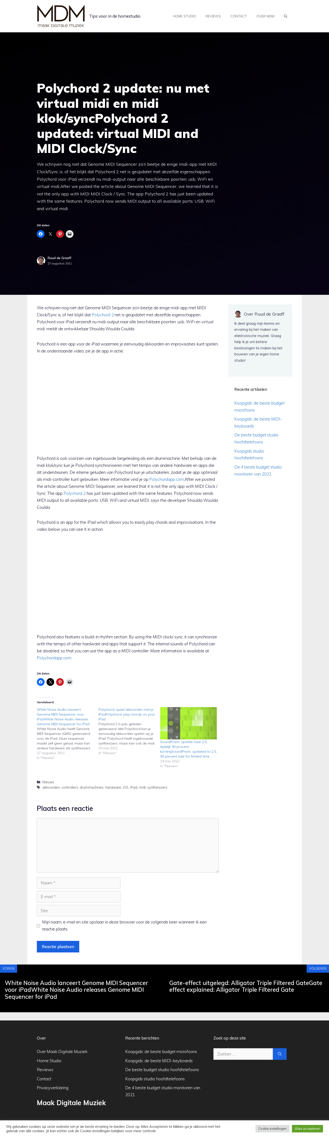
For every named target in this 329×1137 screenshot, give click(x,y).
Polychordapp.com (166, 479)
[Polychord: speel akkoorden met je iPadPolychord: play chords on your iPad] (129, 731)
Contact (238, 16)
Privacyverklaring (52, 1087)
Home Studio (49, 1060)
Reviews (213, 16)
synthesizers (157, 787)
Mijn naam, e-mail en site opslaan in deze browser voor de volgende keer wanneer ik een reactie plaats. (124, 925)
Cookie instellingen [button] (272, 1128)
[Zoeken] (280, 1054)
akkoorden (51, 787)
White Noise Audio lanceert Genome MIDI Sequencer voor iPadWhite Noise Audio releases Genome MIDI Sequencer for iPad (76, 989)
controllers (69, 787)
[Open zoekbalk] (285, 16)
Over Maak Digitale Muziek (62, 1051)
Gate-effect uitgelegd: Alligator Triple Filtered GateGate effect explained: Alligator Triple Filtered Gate (245, 986)
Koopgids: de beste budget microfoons (161, 1051)
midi (142, 787)
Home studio (184, 16)
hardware (113, 787)
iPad (133, 787)
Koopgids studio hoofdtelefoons (155, 1078)
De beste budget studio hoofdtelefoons (162, 1069)
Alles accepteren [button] (307, 1128)
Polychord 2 (103, 314)
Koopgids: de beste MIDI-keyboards (159, 1060)
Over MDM (265, 16)
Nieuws (48, 782)
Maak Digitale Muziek (71, 1102)
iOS (125, 787)
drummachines (92, 787)
